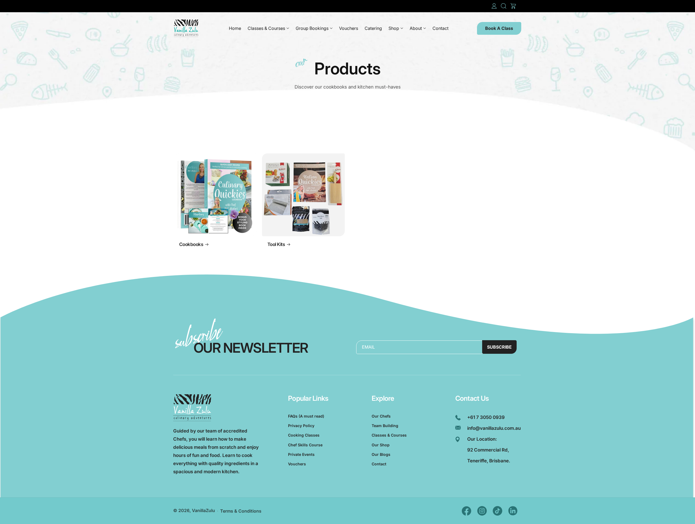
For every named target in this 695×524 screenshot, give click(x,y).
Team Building (385, 425)
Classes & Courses (266, 28)
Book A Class (499, 28)
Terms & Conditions (240, 511)
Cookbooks (191, 244)
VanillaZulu (203, 510)
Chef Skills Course (305, 445)
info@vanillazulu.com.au (494, 428)
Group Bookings (312, 28)
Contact (379, 464)
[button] (503, 6)
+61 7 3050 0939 (486, 417)
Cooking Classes (304, 435)
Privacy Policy (301, 425)
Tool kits (276, 244)
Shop (393, 28)
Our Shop (381, 445)
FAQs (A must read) (306, 416)
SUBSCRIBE (499, 347)
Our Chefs (381, 416)
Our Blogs (381, 454)
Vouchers (297, 464)
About (416, 28)
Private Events (301, 454)
